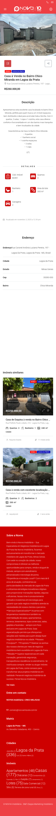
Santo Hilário (27, 755)
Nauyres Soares (15, 440)
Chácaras (24, 775)
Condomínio (39, 776)
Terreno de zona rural (25, 787)
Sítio (10, 787)
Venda (7, 71)
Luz (19, 755)
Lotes (14, 783)
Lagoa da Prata (18, 71)
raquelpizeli (13, 514)
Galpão (26, 779)
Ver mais (10, 685)
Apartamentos (20, 771)
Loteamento (37, 779)
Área (40, 788)
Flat (17, 779)
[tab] (7, 63)
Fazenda (10, 779)
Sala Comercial (34, 783)
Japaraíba (11, 751)
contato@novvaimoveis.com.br (23, 710)
